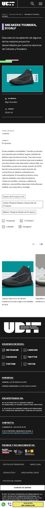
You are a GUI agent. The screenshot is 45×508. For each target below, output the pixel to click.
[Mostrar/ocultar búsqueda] (32, 3)
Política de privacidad (13, 464)
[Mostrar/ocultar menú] (40, 3)
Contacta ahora (22, 488)
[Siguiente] (41, 244)
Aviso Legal (35, 464)
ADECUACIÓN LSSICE (30, 473)
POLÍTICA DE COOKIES (12, 481)
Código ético (9, 473)
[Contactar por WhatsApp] (4, 504)
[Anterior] (34, 244)
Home (4, 14)
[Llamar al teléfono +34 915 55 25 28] (9, 504)
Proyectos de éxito (15, 14)
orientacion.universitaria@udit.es (17, 433)
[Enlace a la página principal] (10, 3)
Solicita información (28, 504)
